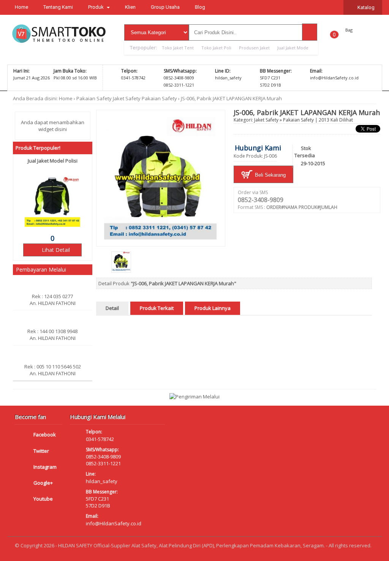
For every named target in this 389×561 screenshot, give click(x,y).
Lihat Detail (55, 249)
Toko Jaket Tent (178, 48)
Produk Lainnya (212, 308)
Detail (112, 308)
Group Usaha (165, 7)
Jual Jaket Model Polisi (52, 160)
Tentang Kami (58, 7)
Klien (130, 7)
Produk (96, 7)
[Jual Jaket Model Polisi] (52, 224)
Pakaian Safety (94, 98)
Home (21, 7)
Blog (200, 7)
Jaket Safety (127, 98)
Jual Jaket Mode (292, 48)
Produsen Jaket (254, 48)
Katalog (365, 7)
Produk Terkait (157, 308)
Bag (349, 30)
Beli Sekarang (269, 175)
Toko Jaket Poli (216, 48)
